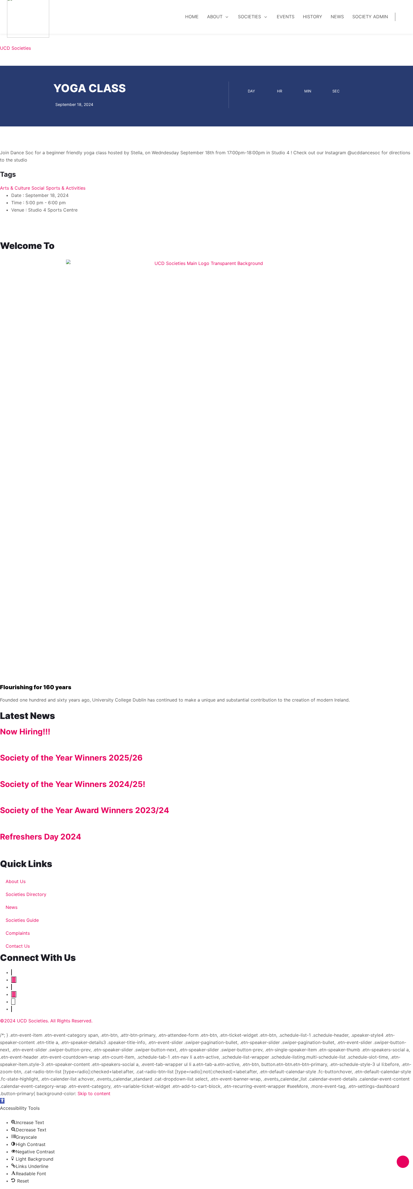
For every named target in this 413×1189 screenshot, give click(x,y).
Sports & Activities (65, 188)
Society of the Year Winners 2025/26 (71, 758)
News (11, 907)
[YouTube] (13, 980)
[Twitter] (11, 972)
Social (37, 188)
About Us (16, 881)
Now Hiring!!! (25, 731)
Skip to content (94, 1093)
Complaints (18, 933)
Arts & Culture (15, 188)
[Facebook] (13, 1002)
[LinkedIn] (11, 987)
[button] (2, 1101)
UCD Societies (15, 48)
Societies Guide (22, 920)
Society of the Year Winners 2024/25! (72, 784)
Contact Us (18, 946)
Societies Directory (26, 894)
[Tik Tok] (11, 1009)
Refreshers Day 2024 (40, 836)
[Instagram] (13, 994)
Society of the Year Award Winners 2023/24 (84, 810)
